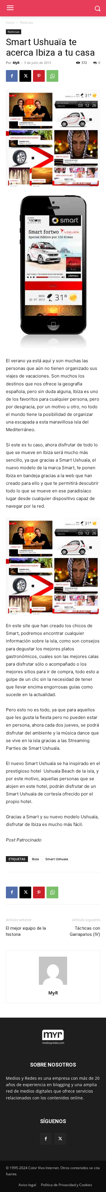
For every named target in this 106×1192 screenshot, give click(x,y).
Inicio (10, 22)
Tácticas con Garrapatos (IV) (85, 931)
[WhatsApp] (52, 76)
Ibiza (35, 859)
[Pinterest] (39, 76)
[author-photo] (53, 984)
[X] (25, 76)
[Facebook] (12, 76)
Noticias (26, 22)
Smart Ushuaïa (56, 859)
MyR (16, 62)
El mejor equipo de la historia (26, 931)
